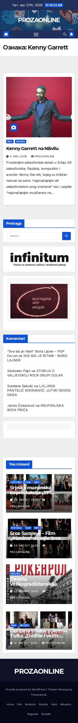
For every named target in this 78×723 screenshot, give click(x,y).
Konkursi (30, 704)
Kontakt (46, 714)
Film (28, 482)
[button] (64, 34)
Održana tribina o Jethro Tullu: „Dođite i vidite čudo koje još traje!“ (38, 636)
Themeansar (39, 694)
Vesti (54, 704)
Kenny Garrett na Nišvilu (32, 148)
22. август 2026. (27, 545)
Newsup (63, 689)
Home (10, 704)
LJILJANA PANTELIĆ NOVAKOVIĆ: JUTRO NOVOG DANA (39, 390)
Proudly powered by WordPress (26, 689)
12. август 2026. (26, 642)
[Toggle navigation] (36, 34)
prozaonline (44, 156)
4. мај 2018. (19, 156)
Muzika (20, 141)
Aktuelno (65, 704)
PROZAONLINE (39, 20)
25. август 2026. (27, 499)
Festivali (16, 482)
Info (9, 141)
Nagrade (32, 714)
